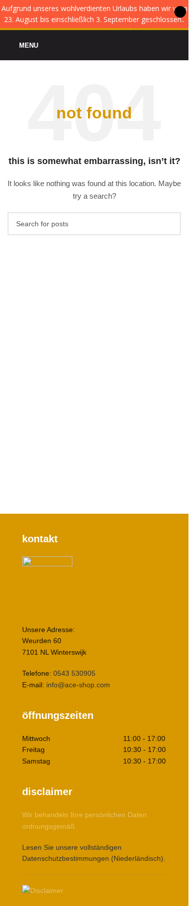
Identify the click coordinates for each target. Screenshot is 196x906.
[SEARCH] (169, 223)
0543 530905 (74, 673)
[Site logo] (94, 45)
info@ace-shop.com (78, 685)
